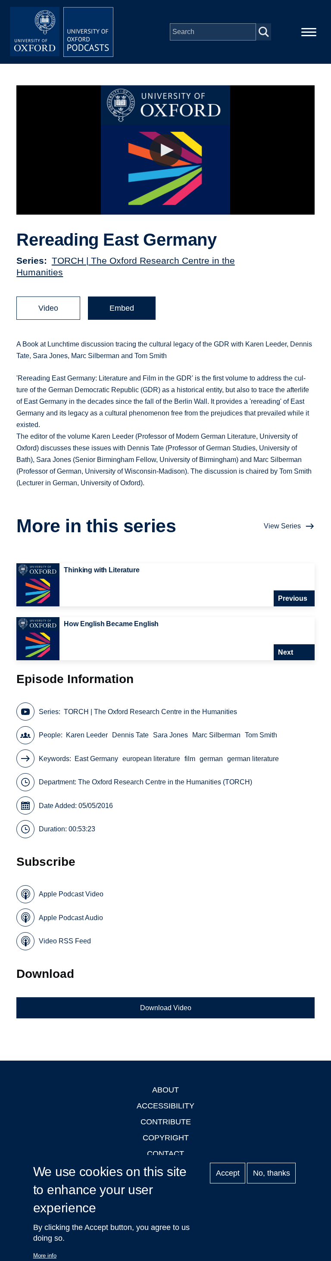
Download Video (165, 1007)
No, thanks (271, 1173)
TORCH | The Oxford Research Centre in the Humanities (150, 711)
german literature (253, 758)
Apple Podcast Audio (71, 917)
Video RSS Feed (65, 941)
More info (44, 1255)
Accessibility (165, 1106)
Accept (228, 1173)
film (189, 758)
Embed (121, 308)
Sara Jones (170, 735)
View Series (282, 526)
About (165, 1090)
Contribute (166, 1121)
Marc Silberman (216, 735)
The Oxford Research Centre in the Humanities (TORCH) (165, 782)
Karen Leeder (87, 735)
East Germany (96, 758)
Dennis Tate (130, 735)
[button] (166, 150)
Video (48, 308)
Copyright (166, 1137)
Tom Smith (261, 735)
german (211, 758)
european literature (151, 758)
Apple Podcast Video (71, 894)
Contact (165, 1153)
